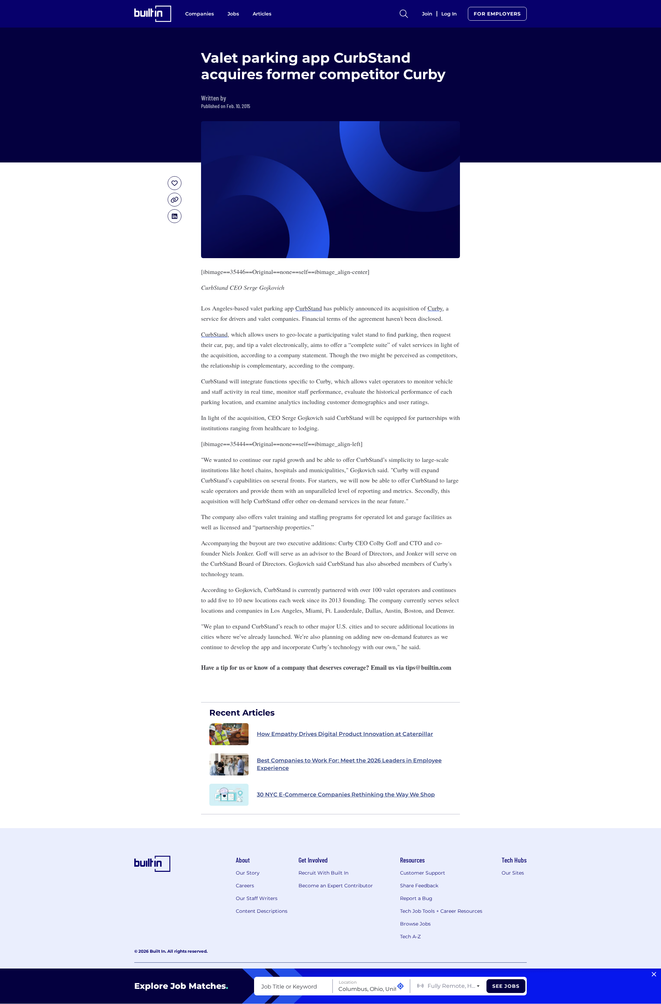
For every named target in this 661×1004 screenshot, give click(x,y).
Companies (199, 14)
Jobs (233, 14)
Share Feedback (419, 886)
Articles (262, 14)
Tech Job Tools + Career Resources (441, 911)
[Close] (654, 974)
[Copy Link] (174, 200)
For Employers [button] (497, 14)
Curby (435, 308)
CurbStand (308, 308)
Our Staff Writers (256, 898)
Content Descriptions (261, 911)
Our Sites (513, 873)
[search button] (404, 14)
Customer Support (422, 873)
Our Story (248, 873)
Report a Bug (416, 898)
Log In (449, 14)
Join (427, 14)
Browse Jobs (415, 924)
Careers (245, 886)
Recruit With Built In (323, 873)
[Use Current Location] (400, 986)
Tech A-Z (410, 936)
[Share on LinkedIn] (174, 216)
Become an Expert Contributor (335, 886)
